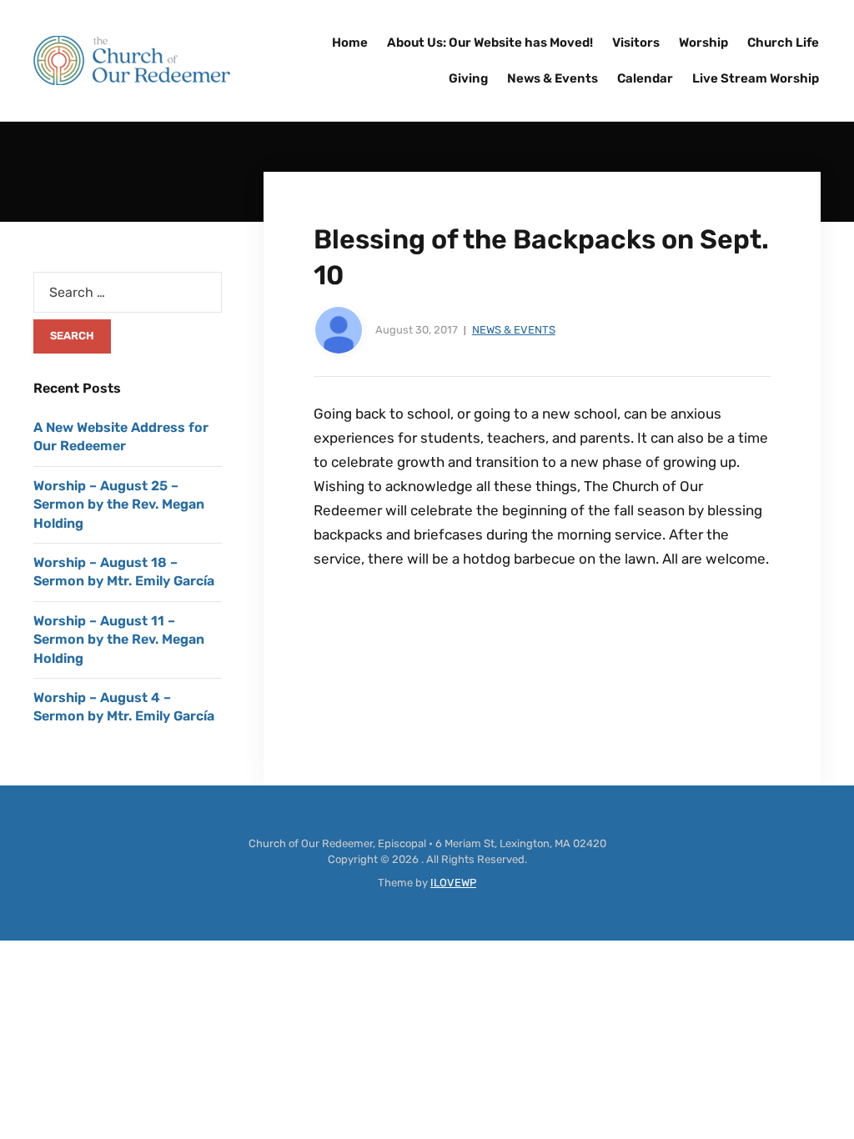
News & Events (552, 78)
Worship (703, 42)
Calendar (645, 78)
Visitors (636, 42)
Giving (468, 78)
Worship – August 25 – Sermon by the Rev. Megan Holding (118, 504)
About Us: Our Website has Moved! (490, 42)
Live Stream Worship (755, 78)
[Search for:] (127, 292)
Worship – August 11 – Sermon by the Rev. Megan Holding (118, 639)
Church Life (783, 42)
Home (350, 42)
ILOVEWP (453, 882)
